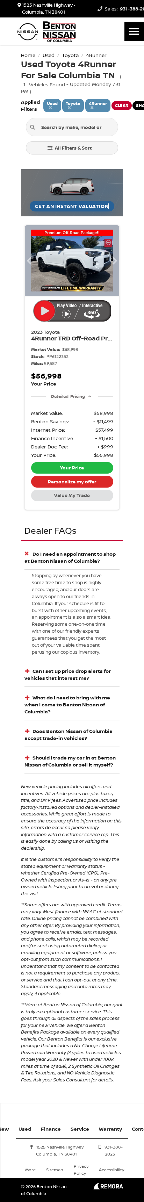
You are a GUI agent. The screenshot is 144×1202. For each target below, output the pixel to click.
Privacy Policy (81, 1169)
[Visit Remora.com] (108, 1187)
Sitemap (54, 1170)
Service (80, 1128)
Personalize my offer (72, 481)
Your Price (72, 468)
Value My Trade (72, 495)
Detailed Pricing (68, 396)
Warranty (110, 1128)
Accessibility (111, 1170)
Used (25, 1128)
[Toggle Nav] (134, 31)
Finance (51, 1128)
